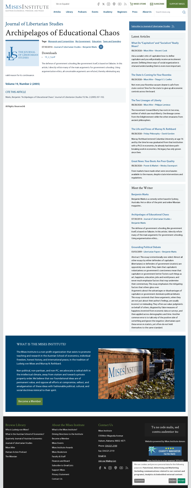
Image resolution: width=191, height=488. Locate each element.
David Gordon (168, 134)
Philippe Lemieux (162, 105)
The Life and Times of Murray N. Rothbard (153, 129)
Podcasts (82, 12)
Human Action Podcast (16, 452)
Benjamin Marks (90, 47)
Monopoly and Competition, (61, 41)
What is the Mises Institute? (64, 430)
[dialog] (160, 473)
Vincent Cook (161, 51)
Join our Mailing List (107, 461)
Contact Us (57, 479)
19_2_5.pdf (50, 57)
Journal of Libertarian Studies (34, 24)
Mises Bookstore (59, 452)
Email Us (102, 456)
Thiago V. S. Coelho (163, 80)
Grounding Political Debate (146, 247)
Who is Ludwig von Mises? (17, 430)
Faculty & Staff (59, 457)
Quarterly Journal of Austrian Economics (23, 439)
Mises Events (58, 443)
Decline (172, 481)
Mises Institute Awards (62, 448)
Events (95, 12)
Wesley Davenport (168, 166)
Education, (97, 41)
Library (69, 12)
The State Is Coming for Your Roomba (151, 75)
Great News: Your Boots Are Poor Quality (153, 161)
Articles (57, 12)
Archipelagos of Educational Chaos (150, 215)
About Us (147, 12)
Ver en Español (62, 4)
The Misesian (11, 457)
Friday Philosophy (152, 134)
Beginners (122, 12)
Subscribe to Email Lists (62, 465)
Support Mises (177, 4)
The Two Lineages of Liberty (146, 100)
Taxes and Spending (112, 41)
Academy (107, 12)
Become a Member (29, 401)
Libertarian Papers (152, 252)
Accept (181, 481)
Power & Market (151, 166)
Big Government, (83, 41)
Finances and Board (61, 461)
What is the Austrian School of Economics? (24, 434)
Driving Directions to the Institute (67, 434)
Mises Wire (148, 51)
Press (134, 12)
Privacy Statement (60, 474)
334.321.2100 (111, 446)
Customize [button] (139, 481)
